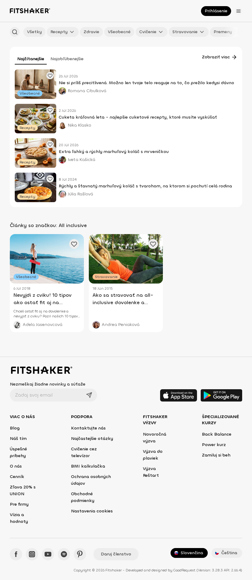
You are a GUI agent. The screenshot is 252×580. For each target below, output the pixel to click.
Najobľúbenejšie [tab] (67, 59)
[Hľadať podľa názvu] (15, 32)
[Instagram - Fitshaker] (32, 554)
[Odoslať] (89, 395)
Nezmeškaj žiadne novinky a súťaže (47, 384)
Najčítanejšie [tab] (30, 59)
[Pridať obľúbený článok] (50, 75)
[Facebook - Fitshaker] (16, 554)
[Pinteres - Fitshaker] (80, 554)
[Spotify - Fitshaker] (64, 554)
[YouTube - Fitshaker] (48, 554)
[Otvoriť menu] (238, 11)
